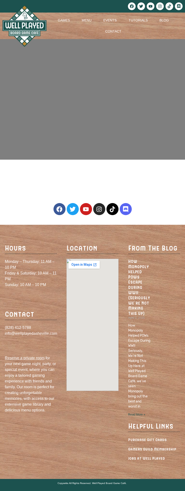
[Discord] (179, 6)
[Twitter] (141, 6)
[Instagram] (160, 6)
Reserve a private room (25, 358)
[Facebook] (132, 6)
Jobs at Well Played (146, 458)
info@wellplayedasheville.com (31, 333)
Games (64, 20)
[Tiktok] (169, 6)
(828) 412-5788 (18, 328)
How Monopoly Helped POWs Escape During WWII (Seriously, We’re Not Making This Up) (140, 287)
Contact (113, 31)
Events (110, 20)
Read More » (136, 414)
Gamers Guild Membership (152, 449)
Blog (164, 20)
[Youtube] (150, 6)
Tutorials (138, 20)
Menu (87, 20)
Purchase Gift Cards (147, 439)
